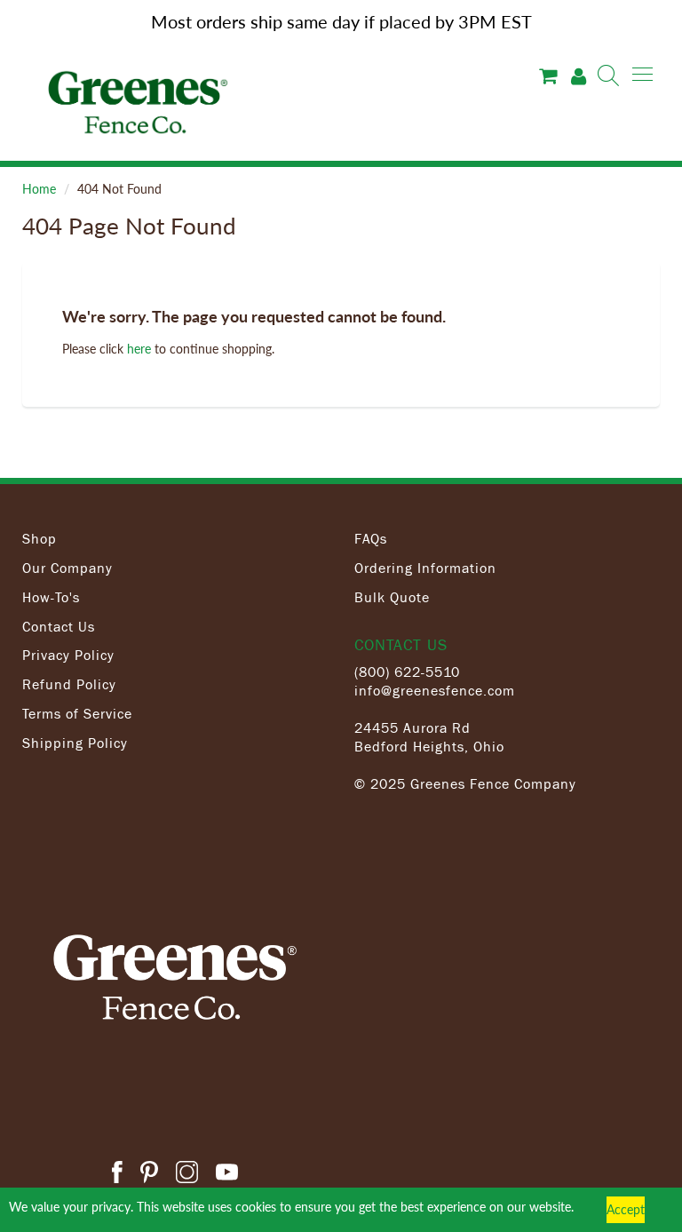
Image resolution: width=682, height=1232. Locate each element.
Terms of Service (77, 713)
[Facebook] (117, 1174)
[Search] (608, 75)
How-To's (51, 597)
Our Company (67, 567)
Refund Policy (69, 684)
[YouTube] (227, 1174)
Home (39, 188)
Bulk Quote (392, 597)
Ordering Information (425, 567)
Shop (39, 538)
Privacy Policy (68, 655)
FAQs (370, 538)
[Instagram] (187, 1174)
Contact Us (58, 626)
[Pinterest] (149, 1174)
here (139, 348)
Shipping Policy (75, 742)
